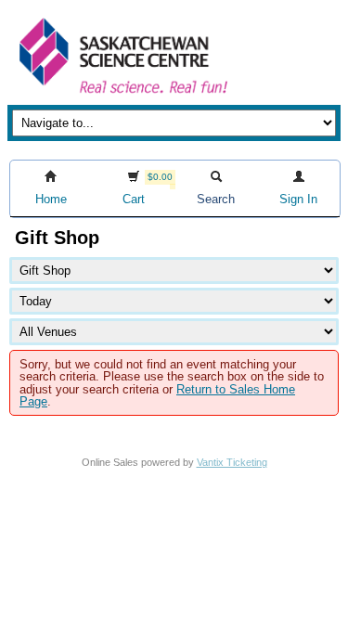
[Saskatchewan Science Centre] (121, 95)
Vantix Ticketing (232, 462)
